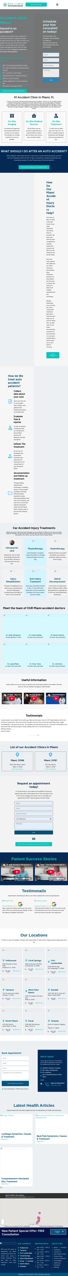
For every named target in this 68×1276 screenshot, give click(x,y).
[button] (3, 728)
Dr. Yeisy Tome (35, 664)
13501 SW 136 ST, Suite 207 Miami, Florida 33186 (56, 994)
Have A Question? (58, 1083)
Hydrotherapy (57, 548)
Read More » (5, 1139)
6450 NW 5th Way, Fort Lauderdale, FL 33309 (56, 967)
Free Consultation (17, 769)
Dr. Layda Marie (13, 664)
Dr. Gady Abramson (13, 635)
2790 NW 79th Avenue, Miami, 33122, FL (32, 1025)
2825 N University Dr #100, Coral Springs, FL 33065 (33, 965)
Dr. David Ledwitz (57, 635)
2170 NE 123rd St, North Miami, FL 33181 (9, 1025)
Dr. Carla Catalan (35, 635)
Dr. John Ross (57, 664)
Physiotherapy (35, 548)
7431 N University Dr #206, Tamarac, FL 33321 (10, 994)
